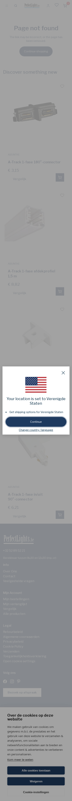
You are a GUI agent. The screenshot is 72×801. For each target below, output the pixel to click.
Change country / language (36, 430)
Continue (36, 421)
